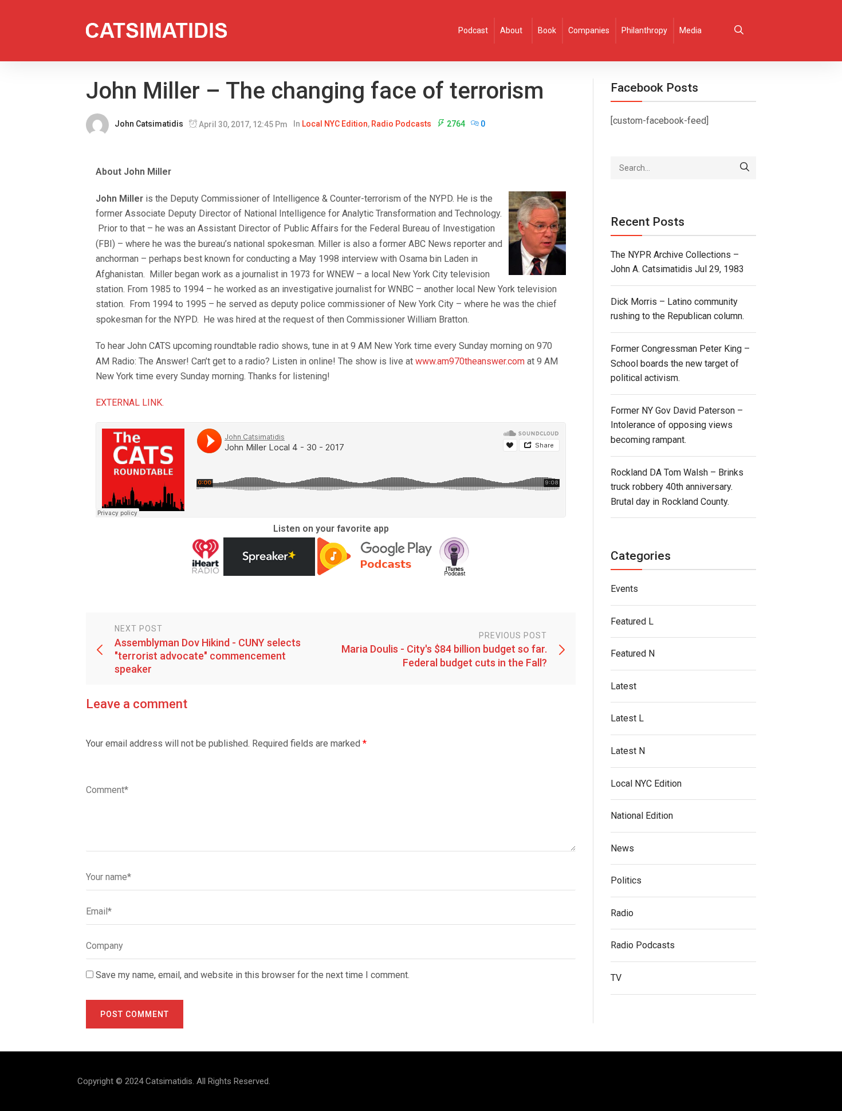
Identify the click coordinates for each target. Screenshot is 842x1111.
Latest (623, 686)
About (511, 30)
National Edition (642, 815)
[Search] (744, 167)
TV (616, 977)
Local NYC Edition (335, 123)
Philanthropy (644, 30)
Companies (588, 30)
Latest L (627, 718)
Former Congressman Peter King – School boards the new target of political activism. (680, 363)
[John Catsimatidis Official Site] (156, 30)
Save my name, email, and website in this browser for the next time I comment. (253, 974)
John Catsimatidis (149, 123)
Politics (626, 880)
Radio (622, 913)
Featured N (633, 653)
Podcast (473, 30)
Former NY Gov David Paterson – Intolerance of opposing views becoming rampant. (677, 425)
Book (547, 30)
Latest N (628, 750)
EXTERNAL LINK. (130, 402)
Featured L (632, 621)
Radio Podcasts (401, 123)
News (622, 848)
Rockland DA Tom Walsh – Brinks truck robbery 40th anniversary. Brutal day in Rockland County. (677, 487)
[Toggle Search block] (738, 30)
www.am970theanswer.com (470, 361)
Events (624, 588)
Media (690, 30)
